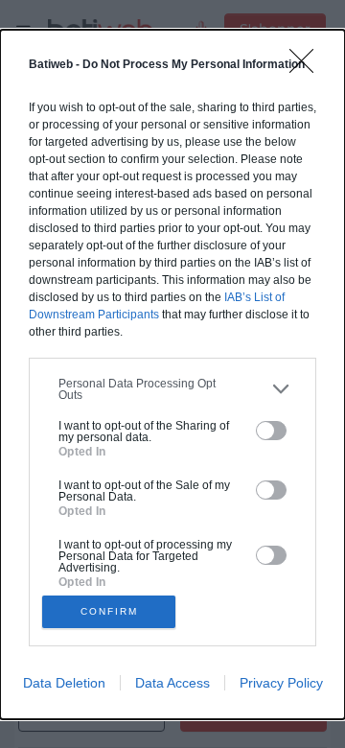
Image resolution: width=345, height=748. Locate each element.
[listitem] (172, 389)
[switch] (271, 430)
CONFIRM (109, 611)
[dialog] (172, 374)
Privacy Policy (281, 682)
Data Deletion (64, 682)
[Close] (307, 67)
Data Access (172, 682)
